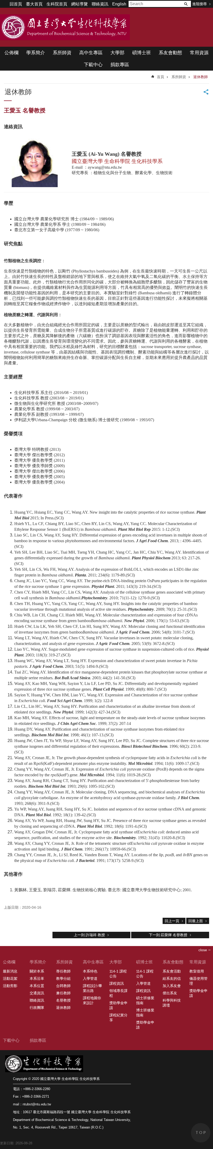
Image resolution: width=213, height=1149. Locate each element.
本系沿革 (37, 978)
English (119, 4)
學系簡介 (35, 52)
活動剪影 (10, 986)
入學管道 (90, 978)
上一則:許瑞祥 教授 (89, 935)
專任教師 (63, 971)
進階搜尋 (199, 4)
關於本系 (37, 971)
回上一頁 (172, 921)
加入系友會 (172, 986)
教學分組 (63, 978)
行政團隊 (37, 1007)
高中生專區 (91, 52)
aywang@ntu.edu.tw (105, 167)
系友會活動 (172, 971)
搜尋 (186, 4)
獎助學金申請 (118, 1005)
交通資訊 (37, 993)
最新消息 (10, 971)
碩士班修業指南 (145, 1000)
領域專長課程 (118, 993)
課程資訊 (116, 983)
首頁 (160, 77)
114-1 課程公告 (118, 973)
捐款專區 (119, 64)
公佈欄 (11, 52)
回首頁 (16, 4)
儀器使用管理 (198, 980)
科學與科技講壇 (172, 1002)
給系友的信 (172, 978)
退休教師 (200, 77)
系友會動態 (170, 52)
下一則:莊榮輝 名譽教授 (168, 935)
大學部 (117, 52)
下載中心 (93, 64)
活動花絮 (10, 978)
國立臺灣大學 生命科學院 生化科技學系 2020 (65, 27)
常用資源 (199, 52)
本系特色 (90, 971)
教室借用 (196, 971)
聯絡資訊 (100, 4)
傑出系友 (170, 993)
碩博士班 (141, 52)
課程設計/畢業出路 (92, 988)
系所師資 (62, 52)
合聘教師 (63, 986)
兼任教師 (63, 993)
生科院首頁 (56, 4)
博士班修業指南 (145, 1012)
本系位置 (37, 986)
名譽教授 (63, 1000)
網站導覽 (79, 4)
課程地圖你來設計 (92, 1000)
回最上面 (195, 921)
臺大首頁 (34, 4)
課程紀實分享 (118, 1017)
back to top (200, 1133)
